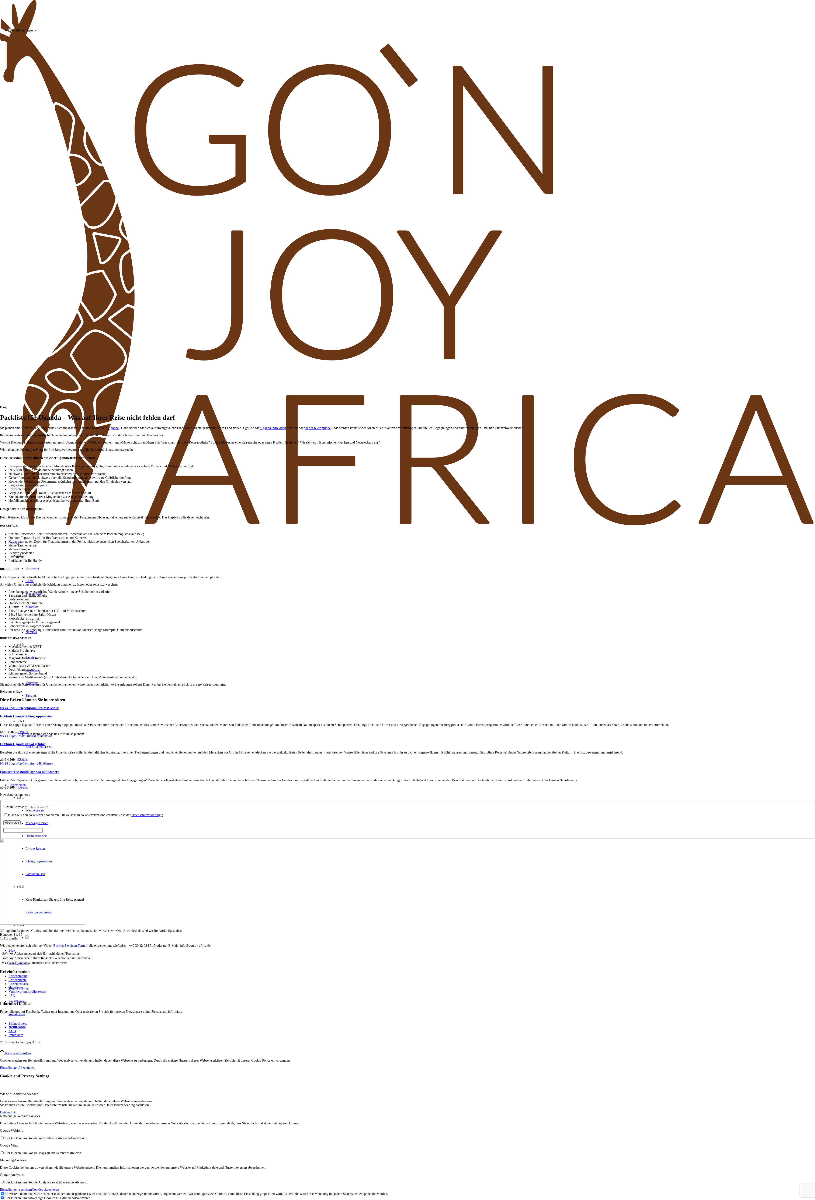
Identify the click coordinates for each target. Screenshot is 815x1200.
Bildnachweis (17, 1023)
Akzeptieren (26, 1067)
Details (23, 732)
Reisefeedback (18, 984)
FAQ (11, 995)
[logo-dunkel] (407, 526)
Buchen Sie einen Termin (70, 945)
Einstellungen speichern (16, 1189)
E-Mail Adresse (15, 807)
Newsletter (15, 987)
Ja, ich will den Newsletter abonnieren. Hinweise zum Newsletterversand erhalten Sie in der (85, 815)
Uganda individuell (273, 428)
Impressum (15, 1035)
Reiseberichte (17, 980)
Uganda (113, 428)
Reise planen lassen (38, 746)
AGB (12, 1031)
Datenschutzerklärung (146, 815)
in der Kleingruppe (318, 428)
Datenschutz (16, 1027)
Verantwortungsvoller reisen (27, 991)
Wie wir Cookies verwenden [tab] (19, 1094)
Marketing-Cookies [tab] (13, 1160)
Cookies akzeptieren (45, 1189)
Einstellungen (9, 1067)
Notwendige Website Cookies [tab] (20, 1116)
